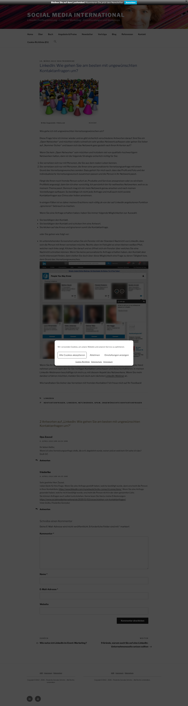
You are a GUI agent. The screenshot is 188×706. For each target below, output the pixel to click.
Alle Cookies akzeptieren (72, 355)
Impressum (108, 362)
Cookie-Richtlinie (82, 362)
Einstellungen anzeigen (117, 355)
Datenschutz (96, 362)
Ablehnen (95, 355)
